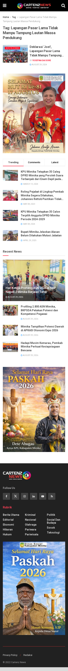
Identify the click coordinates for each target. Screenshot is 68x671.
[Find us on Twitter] (15, 496)
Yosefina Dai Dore (41, 60)
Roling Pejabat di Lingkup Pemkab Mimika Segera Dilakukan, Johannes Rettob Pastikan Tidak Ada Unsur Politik (42, 195)
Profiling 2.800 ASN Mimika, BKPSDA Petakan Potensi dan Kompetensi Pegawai (39, 310)
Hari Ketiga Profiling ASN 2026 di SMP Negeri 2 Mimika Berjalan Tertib (31, 290)
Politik (51, 514)
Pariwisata (31, 534)
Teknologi (53, 532)
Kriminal (30, 514)
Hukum (7, 534)
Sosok (51, 527)
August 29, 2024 (39, 65)
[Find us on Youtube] (42, 496)
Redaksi (27, 655)
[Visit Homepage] (34, 5)
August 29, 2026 (15, 297)
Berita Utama (12, 48)
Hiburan (8, 529)
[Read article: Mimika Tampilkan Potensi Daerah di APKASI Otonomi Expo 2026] (10, 330)
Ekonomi (8, 524)
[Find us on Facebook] (6, 496)
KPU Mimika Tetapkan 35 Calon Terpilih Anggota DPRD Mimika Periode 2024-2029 (40, 215)
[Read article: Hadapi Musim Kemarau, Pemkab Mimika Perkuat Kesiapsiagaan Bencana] (10, 346)
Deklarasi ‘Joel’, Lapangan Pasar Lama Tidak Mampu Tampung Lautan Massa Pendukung (47, 51)
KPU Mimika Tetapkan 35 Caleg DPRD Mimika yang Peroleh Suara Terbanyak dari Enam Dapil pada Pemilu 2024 (42, 175)
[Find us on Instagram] (24, 496)
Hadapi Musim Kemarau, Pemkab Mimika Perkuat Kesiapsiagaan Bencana (42, 346)
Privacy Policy (10, 655)
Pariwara (30, 529)
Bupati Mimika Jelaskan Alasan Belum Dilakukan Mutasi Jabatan (41, 233)
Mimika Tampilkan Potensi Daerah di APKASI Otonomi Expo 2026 (42, 328)
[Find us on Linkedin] (33, 496)
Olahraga (30, 524)
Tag (14, 17)
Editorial (8, 519)
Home (6, 17)
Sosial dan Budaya (53, 521)
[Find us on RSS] (51, 496)
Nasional (30, 519)
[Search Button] (63, 5)
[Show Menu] (4, 5)
